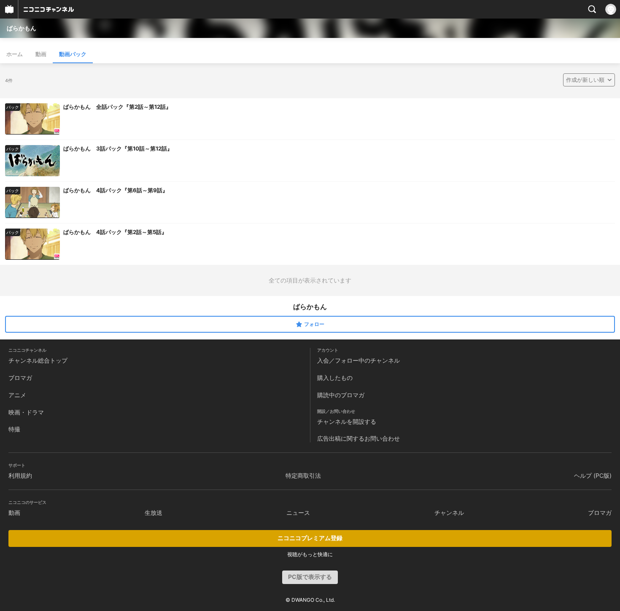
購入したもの (335, 377)
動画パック (72, 54)
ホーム (14, 54)
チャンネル (449, 512)
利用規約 (20, 475)
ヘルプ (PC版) (593, 475)
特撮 (14, 429)
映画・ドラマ (26, 412)
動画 (40, 54)
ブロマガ (20, 377)
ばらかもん (21, 28)
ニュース (298, 512)
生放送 (153, 512)
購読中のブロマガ (340, 394)
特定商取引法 (303, 475)
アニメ (17, 394)
